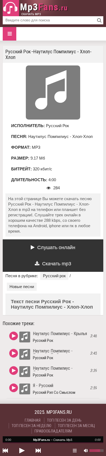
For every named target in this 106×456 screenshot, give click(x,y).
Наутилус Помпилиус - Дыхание (53, 370)
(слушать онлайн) (13, 336)
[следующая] (38, 450)
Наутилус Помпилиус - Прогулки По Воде (53, 353)
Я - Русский (43, 385)
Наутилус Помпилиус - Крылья (60, 333)
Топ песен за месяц (76, 425)
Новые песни (22, 286)
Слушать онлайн (56, 247)
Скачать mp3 (56, 263)
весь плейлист (74, 450)
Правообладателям (53, 431)
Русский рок (54, 275)
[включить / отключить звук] (85, 450)
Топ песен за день (64, 420)
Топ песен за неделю (31, 425)
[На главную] (35, 8)
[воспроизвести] (22, 450)
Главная (32, 420)
